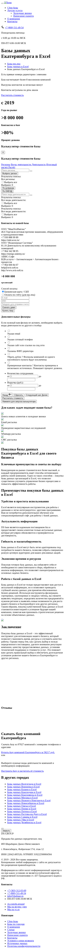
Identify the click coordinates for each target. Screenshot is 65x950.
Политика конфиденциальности (23, 946)
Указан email (13, 333)
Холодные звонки (22, 13)
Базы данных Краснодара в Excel (24, 792)
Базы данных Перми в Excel (21, 808)
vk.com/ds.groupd (15, 904)
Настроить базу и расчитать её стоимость (22, 771)
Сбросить (18, 395)
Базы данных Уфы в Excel (20, 819)
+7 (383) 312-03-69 (16, 890)
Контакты (12, 21)
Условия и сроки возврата (20, 940)
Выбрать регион (9, 173)
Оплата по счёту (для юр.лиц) (19, 294)
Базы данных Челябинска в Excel (24, 822)
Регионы (5, 164)
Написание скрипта (23, 16)
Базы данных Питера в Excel (22, 811)
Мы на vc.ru (13, 909)
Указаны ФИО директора (20, 351)
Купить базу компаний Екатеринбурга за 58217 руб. (28, 752)
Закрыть (6, 831)
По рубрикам (8, 188)
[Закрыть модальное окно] (2, 828)
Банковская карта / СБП (16, 291)
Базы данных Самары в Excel (22, 817)
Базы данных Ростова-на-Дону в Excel (27, 814)
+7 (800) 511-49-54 (14, 27)
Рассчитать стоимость (12, 95)
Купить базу (7, 310)
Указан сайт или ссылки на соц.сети (26, 345)
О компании (13, 18)
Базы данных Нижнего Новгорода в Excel (28, 800)
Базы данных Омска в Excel (21, 806)
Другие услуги (15, 10)
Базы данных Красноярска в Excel (24, 795)
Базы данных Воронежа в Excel (23, 786)
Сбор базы (12, 7)
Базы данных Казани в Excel (22, 789)
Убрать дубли (14, 357)
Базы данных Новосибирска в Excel (25, 803)
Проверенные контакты (19, 365)
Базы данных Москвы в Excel (22, 797)
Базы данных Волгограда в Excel (24, 784)
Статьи (11, 929)
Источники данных (17, 943)
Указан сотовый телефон (20, 339)
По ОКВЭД (7, 191)
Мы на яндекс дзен (17, 906)
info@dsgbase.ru (15, 896)
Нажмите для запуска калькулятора (19, 401)
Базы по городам (15, 924)
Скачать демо (8, 307)
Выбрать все (10, 182)
